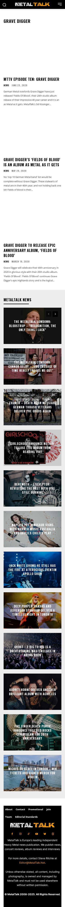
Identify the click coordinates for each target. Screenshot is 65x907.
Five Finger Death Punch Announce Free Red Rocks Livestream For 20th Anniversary (32, 732)
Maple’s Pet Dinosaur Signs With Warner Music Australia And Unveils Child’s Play (32, 529)
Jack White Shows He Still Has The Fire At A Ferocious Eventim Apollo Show (32, 570)
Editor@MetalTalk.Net (32, 862)
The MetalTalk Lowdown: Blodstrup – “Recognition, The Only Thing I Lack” (32, 326)
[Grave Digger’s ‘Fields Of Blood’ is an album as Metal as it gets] (32, 132)
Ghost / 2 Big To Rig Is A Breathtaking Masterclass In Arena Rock (32, 651)
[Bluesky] (45, 834)
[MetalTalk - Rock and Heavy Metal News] (32, 4)
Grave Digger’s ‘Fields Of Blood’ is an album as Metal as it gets (32, 162)
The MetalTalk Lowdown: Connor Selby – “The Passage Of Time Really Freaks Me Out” (32, 366)
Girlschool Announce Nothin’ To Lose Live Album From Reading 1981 (32, 448)
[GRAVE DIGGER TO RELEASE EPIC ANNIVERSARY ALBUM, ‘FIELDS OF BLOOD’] (32, 217)
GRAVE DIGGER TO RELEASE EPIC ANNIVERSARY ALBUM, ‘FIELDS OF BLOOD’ (30, 250)
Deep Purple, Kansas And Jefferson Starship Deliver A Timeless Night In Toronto (32, 610)
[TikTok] (28, 834)
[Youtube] (36, 834)
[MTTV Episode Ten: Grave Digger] (32, 51)
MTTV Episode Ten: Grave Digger (31, 79)
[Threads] (53, 834)
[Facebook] (12, 834)
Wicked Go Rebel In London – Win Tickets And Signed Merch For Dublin (32, 773)
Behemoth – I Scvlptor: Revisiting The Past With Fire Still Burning (32, 488)
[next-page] (55, 314)
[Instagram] (20, 834)
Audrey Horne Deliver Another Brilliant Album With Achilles (32, 692)
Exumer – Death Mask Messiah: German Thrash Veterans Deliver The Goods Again (32, 407)
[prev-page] (48, 314)
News (6, 85)
